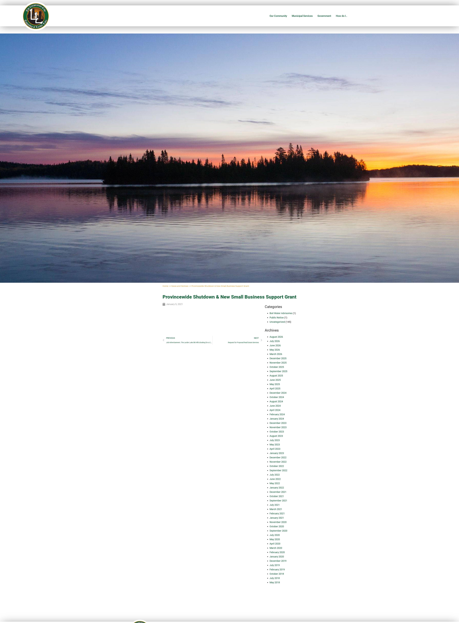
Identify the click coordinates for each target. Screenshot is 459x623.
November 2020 (278, 522)
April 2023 (275, 448)
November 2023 (278, 427)
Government (324, 15)
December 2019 (278, 560)
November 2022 (278, 461)
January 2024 (277, 418)
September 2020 (278, 530)
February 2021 (277, 513)
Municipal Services (302, 15)
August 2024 (276, 401)
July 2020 (275, 535)
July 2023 (275, 440)
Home (165, 286)
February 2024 (277, 414)
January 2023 (277, 453)
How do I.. (341, 15)
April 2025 (275, 388)
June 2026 (275, 345)
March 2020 (276, 548)
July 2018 (275, 578)
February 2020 (277, 552)
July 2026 (275, 341)
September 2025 (278, 371)
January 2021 (277, 517)
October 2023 (277, 431)
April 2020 (275, 543)
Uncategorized (277, 321)
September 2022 (278, 470)
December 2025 (278, 358)
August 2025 (276, 375)
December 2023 (278, 423)
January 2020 (277, 556)
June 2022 (275, 479)
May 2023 (275, 444)
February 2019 (277, 569)
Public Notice (277, 317)
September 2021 (278, 500)
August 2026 (276, 336)
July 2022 (275, 474)
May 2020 (275, 539)
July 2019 (275, 565)
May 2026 (275, 349)
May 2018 (275, 582)
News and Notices (179, 286)
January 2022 (277, 487)
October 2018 (277, 573)
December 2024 (278, 392)
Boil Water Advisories (281, 313)
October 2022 (277, 466)
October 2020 (277, 526)
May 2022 (275, 483)
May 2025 (275, 384)
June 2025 (275, 379)
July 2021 (275, 504)
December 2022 (278, 457)
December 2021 (278, 492)
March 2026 (276, 354)
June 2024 (275, 405)
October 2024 (277, 397)
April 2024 (275, 410)
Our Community (278, 15)
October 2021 (277, 496)
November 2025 (278, 362)
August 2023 (276, 435)
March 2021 (276, 509)
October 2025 (277, 367)
